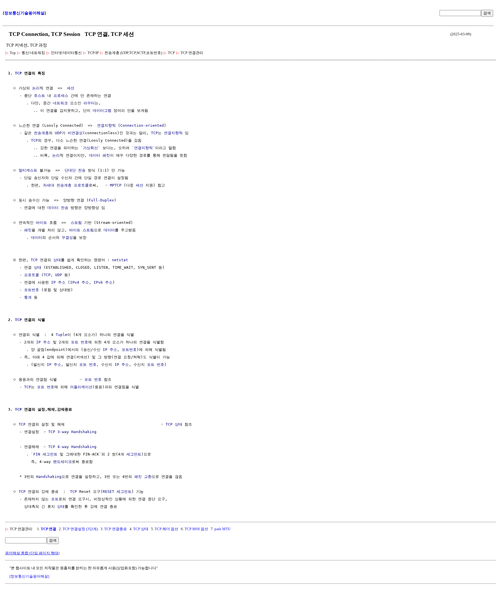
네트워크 (60, 103)
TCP (18, 73)
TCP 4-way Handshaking (72, 447)
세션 (70, 88)
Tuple (61, 334)
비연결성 (75, 133)
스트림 (76, 222)
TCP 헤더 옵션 (166, 529)
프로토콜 (31, 275)
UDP (58, 133)
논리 (36, 88)
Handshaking (48, 476)
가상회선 (90, 148)
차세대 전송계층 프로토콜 (66, 185)
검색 (487, 13)
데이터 (94, 155)
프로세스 (60, 95)
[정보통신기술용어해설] (29, 576)
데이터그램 (102, 110)
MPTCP (115, 185)
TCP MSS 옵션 (196, 529)
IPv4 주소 (79, 282)
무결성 (67, 237)
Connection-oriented (142, 125)
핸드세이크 (62, 462)
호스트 (39, 95)
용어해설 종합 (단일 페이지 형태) (32, 553)
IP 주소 (58, 282)
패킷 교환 (143, 476)
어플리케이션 (81, 387)
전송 (82, 170)
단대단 (70, 170)
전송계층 (41, 133)
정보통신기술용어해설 (24, 13)
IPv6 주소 (103, 282)
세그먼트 (133, 454)
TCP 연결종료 (115, 529)
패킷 (106, 155)
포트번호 (31, 290)
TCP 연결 (48, 529)
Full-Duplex (101, 200)
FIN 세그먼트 (45, 454)
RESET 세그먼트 (117, 491)
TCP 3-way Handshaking (72, 432)
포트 (55, 499)
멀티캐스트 (28, 170)
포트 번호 (79, 342)
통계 (28, 297)
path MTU (222, 529)
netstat (120, 260)
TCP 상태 (174, 424)
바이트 (41, 222)
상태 (57, 260)
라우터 (89, 103)
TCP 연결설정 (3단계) (80, 529)
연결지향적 (106, 125)
